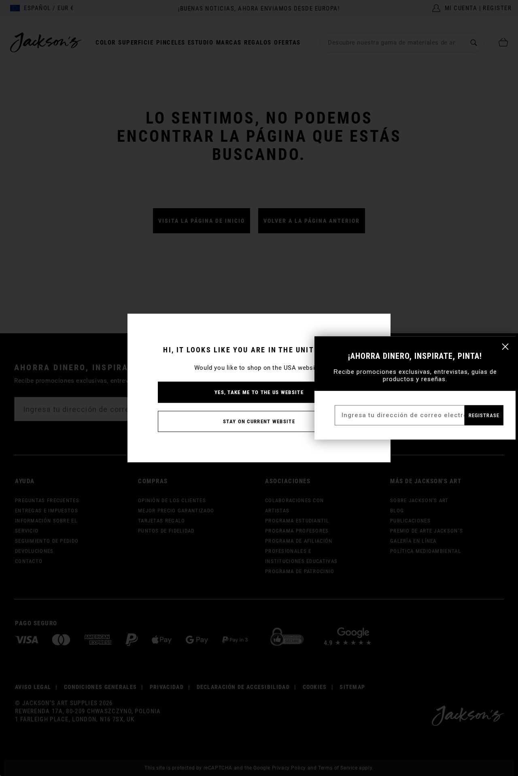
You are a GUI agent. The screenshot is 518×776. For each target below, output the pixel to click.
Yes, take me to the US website (259, 392)
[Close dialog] (505, 346)
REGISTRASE (484, 415)
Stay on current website (259, 421)
